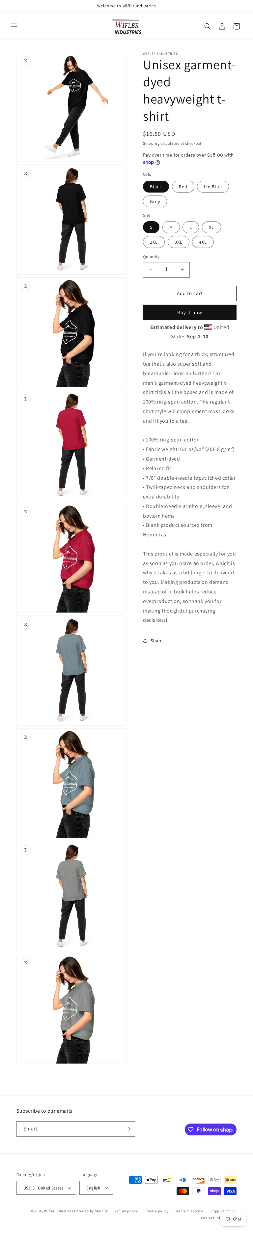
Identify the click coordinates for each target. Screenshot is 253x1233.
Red (183, 187)
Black (156, 187)
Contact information (219, 1218)
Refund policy (126, 1211)
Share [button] (157, 641)
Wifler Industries (58, 1211)
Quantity (151, 256)
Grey (155, 201)
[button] (14, 26)
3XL (179, 242)
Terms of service (189, 1211)
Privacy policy (156, 1211)
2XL (154, 242)
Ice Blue (213, 187)
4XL (203, 242)
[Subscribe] (127, 1129)
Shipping (151, 143)
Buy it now (189, 312)
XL (211, 227)
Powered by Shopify (91, 1211)
